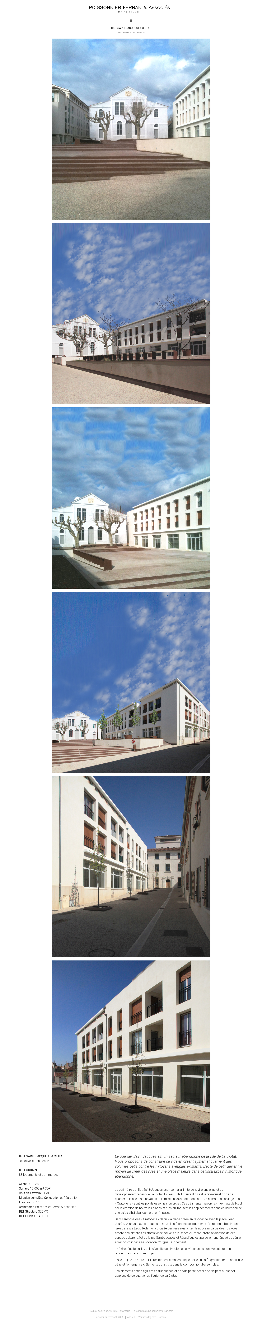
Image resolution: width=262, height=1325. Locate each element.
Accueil (131, 1317)
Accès (162, 1317)
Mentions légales (147, 1317)
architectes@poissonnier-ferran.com (153, 1310)
